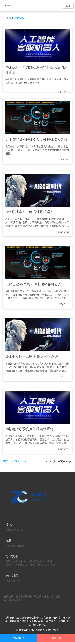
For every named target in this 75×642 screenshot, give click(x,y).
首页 (5, 461)
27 (26, 461)
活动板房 (55, 596)
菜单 (68, 5)
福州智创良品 (13, 580)
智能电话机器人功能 (41, 561)
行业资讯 (19, 17)
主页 (8, 17)
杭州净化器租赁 (12, 600)
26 (22, 461)
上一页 (13, 461)
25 (19, 461)
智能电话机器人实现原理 (43, 564)
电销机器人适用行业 (17, 561)
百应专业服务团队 (15, 545)
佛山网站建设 (41, 596)
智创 (10, 5)
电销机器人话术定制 (17, 564)
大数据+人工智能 (15, 529)
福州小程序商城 (23, 596)
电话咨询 (56, 638)
